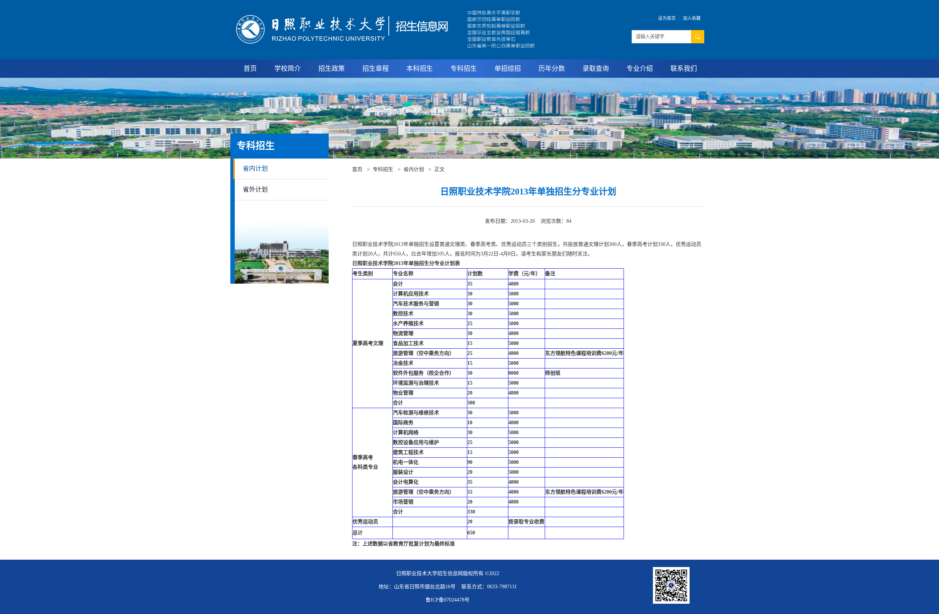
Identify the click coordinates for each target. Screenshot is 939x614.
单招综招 (507, 68)
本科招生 (419, 68)
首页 (250, 68)
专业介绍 (639, 68)
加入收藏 (692, 18)
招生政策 (331, 68)
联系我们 (684, 68)
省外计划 (255, 189)
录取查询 (595, 68)
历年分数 (551, 68)
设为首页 (667, 18)
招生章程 (375, 68)
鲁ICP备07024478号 (447, 600)
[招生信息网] (389, 10)
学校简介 (287, 68)
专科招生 (463, 68)
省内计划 (255, 168)
